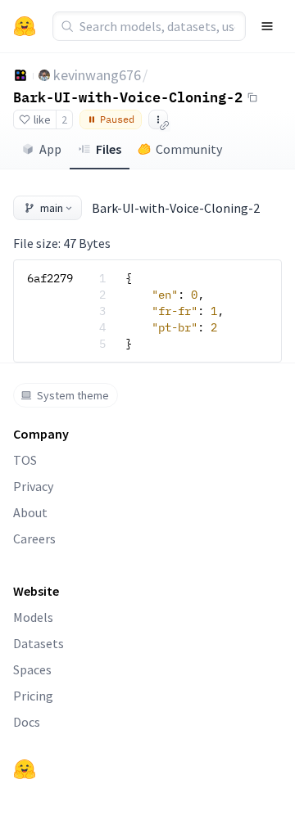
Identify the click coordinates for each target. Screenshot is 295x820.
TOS (25, 460)
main (51, 207)
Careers (34, 538)
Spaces (32, 669)
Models (33, 617)
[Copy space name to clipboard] (252, 97)
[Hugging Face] (24, 769)
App (50, 149)
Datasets (38, 643)
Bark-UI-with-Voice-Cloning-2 (128, 96)
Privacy (33, 486)
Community (189, 149)
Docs (26, 722)
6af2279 (50, 278)
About (30, 512)
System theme (73, 395)
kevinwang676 (97, 74)
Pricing (33, 695)
